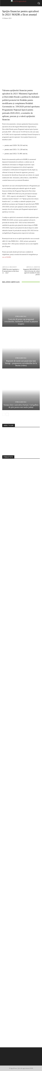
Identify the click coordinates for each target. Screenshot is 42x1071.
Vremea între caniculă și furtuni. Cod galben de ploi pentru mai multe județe (21, 406)
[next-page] (7, 414)
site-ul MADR (6, 257)
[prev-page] (3, 414)
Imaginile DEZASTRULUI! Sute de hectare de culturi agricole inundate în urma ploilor (31, 271)
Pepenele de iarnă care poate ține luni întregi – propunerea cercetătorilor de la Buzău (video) (21, 363)
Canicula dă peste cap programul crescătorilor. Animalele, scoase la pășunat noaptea (21, 321)
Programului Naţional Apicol (14, 110)
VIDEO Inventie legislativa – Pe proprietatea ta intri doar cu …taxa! (11, 271)
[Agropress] (21, 3)
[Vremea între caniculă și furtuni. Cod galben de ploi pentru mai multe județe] (21, 389)
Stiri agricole (20, 316)
